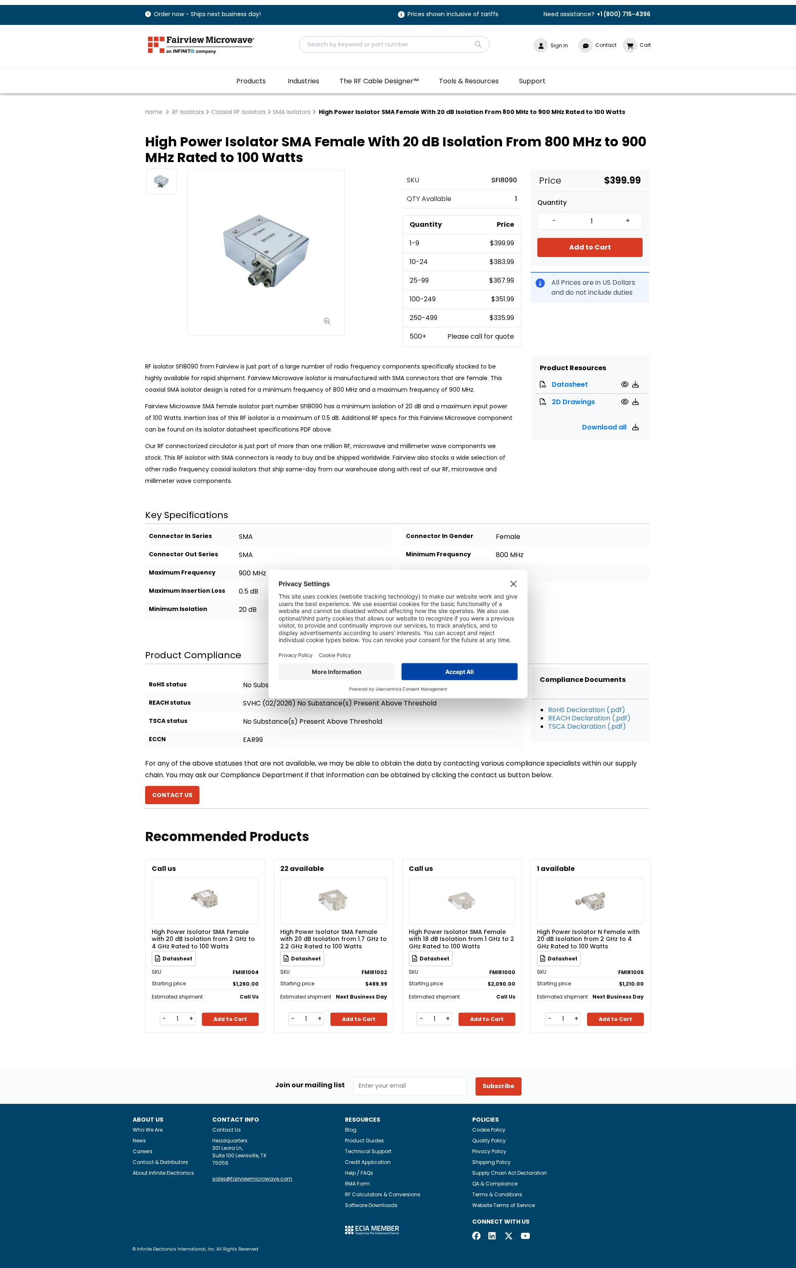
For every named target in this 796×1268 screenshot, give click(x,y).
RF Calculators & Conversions (382, 1194)
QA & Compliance (494, 1183)
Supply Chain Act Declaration (509, 1172)
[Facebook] (476, 1236)
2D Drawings (573, 402)
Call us (164, 868)
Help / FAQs (359, 1172)
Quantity (552, 203)
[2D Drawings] (626, 402)
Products (251, 81)
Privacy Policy (489, 1151)
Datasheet (570, 384)
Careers (143, 1151)
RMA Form (357, 1183)
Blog (351, 1129)
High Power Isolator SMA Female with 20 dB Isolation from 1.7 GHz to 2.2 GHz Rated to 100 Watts (333, 939)
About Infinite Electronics (163, 1172)
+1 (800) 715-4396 (623, 14)
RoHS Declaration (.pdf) (586, 710)
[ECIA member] (372, 1230)
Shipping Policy (491, 1162)
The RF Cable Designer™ (379, 81)
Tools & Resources (469, 81)
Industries (303, 81)
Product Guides (364, 1140)
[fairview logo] (201, 44)
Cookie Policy (488, 1129)
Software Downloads (371, 1205)
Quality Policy (489, 1140)
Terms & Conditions (497, 1194)
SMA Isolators (292, 112)
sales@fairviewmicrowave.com (252, 1178)
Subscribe (498, 1086)
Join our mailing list (310, 1085)
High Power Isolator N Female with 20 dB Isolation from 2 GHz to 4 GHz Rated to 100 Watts (588, 939)
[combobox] (394, 44)
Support (532, 81)
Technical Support (368, 1151)
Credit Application (368, 1162)
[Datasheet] (626, 384)
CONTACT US (172, 795)
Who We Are (148, 1129)
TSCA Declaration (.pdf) (587, 726)
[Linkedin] (492, 1236)
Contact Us (226, 1129)
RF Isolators (188, 112)
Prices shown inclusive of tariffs (453, 14)
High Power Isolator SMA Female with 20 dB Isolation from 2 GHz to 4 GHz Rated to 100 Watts (203, 939)
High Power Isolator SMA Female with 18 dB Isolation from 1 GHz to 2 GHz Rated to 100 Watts (461, 939)
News (139, 1140)
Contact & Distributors (160, 1162)
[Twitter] (509, 1236)
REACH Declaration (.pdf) (589, 718)
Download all (605, 427)
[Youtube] (525, 1236)
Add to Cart (590, 247)
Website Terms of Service (503, 1205)
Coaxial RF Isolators (238, 112)
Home (154, 112)
